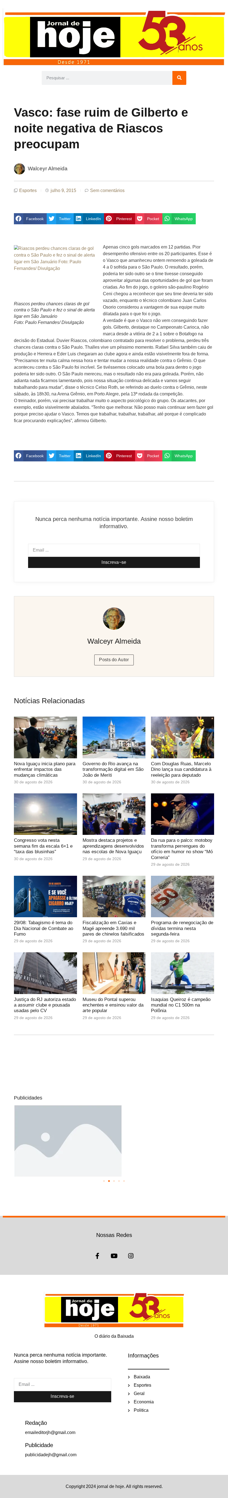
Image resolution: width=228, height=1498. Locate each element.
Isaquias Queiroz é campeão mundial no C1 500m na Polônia (180, 1005)
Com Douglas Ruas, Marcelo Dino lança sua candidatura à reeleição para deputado (181, 769)
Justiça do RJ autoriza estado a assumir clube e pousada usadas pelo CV (45, 1005)
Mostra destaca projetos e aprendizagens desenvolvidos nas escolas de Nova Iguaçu (113, 846)
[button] (30, 218)
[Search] (179, 78)
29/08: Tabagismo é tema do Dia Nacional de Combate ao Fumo (43, 928)
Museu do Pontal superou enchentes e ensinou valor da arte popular (113, 1005)
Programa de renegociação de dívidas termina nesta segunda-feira (182, 928)
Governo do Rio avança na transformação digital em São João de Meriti (113, 769)
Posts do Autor (114, 659)
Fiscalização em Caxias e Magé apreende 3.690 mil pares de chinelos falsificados (113, 928)
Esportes (28, 190)
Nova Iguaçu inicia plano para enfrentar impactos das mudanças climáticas (44, 769)
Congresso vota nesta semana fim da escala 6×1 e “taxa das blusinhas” (43, 846)
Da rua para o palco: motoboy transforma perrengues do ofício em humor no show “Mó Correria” (182, 849)
